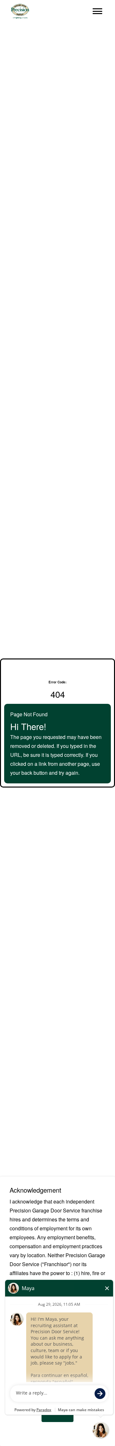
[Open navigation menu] (97, 11)
